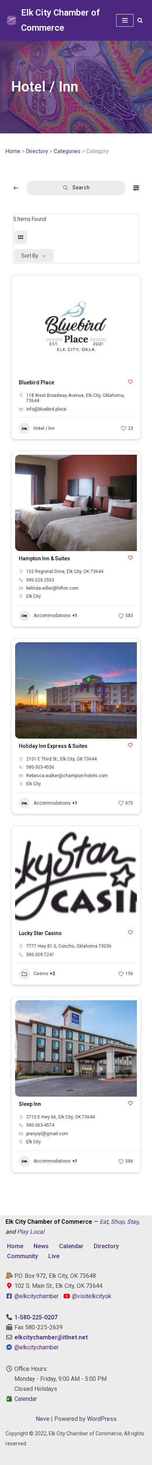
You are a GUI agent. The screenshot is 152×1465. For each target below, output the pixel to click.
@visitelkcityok (90, 1296)
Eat (104, 1221)
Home (13, 151)
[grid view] (20, 237)
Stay (132, 1221)
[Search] (140, 20)
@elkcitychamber (36, 1296)
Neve (42, 1418)
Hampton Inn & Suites (44, 558)
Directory (37, 151)
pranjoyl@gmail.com (47, 1133)
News (41, 1246)
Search (81, 187)
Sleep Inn (30, 1104)
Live (53, 1256)
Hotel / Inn (44, 428)
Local (37, 1231)
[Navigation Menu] (125, 20)
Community (22, 1256)
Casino (41, 973)
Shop (117, 1221)
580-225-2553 (40, 580)
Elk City (33, 596)
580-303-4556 (40, 767)
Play (22, 1231)
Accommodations (52, 615)
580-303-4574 (40, 1125)
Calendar (71, 1246)
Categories (67, 151)
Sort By (29, 256)
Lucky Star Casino (40, 933)
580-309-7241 (40, 954)
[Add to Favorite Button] (130, 381)
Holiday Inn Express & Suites (53, 746)
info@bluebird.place (46, 409)
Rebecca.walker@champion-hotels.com (67, 775)
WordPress (102, 1418)
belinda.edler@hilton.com (52, 588)
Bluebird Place (36, 382)
